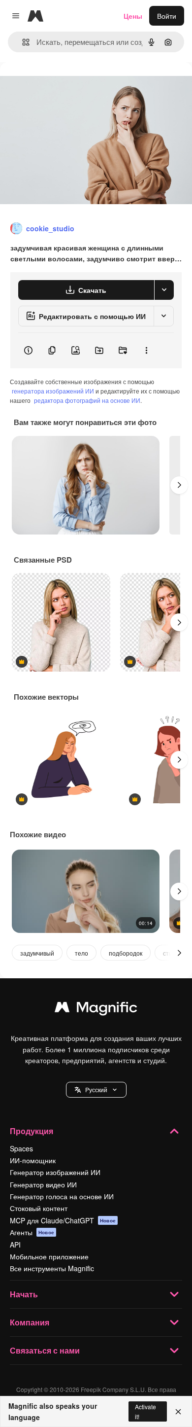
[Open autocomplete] (21, 42)
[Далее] (179, 485)
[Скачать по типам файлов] (164, 290)
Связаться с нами (45, 1350)
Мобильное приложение (49, 1256)
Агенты (32, 1232)
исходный (66, 84)
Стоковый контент (38, 1208)
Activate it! (145, 1411)
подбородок (125, 953)
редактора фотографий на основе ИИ (87, 400)
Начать (24, 1294)
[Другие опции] (146, 350)
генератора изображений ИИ (53, 391)
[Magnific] (96, 1009)
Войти (166, 16)
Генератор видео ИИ (43, 1184)
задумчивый (37, 953)
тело (81, 953)
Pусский (96, 1089)
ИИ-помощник (33, 1160)
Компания (29, 1322)
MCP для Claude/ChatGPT (63, 1220)
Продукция (31, 1131)
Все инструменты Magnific (52, 1268)
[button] (96, 1090)
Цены (133, 16)
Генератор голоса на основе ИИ (62, 1196)
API (15, 1244)
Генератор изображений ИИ (55, 1172)
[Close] (178, 1412)
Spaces (21, 1148)
